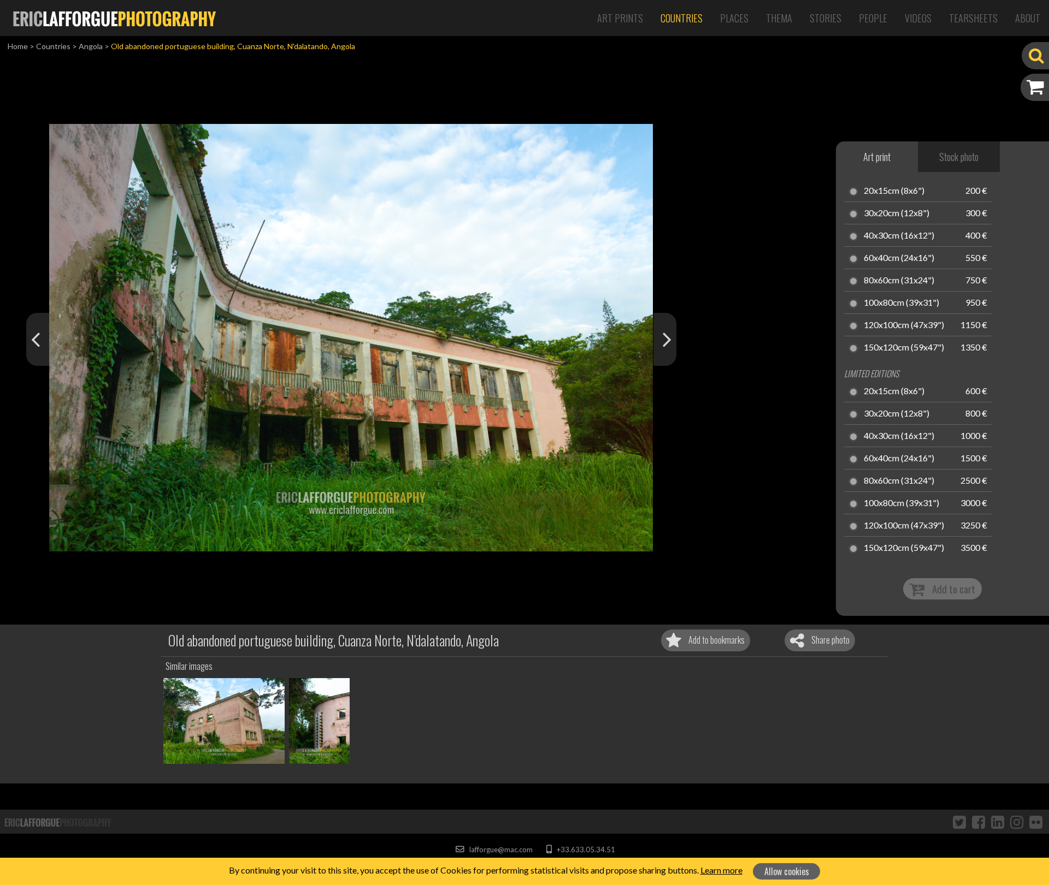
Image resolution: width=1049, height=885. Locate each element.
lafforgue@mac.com (500, 849)
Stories (825, 18)
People (873, 18)
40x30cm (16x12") (899, 235)
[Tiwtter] (959, 821)
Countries (682, 18)
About (1027, 18)
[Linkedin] (997, 821)
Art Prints (620, 18)
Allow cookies (786, 871)
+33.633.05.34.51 (585, 849)
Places (734, 18)
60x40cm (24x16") (899, 258)
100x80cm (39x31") (901, 303)
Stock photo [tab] (959, 157)
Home (18, 46)
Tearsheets (973, 18)
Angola (91, 46)
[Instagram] (1016, 821)
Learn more (721, 870)
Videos (918, 18)
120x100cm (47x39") (904, 325)
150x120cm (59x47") (904, 347)
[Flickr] (1035, 821)
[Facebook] (978, 821)
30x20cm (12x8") (896, 213)
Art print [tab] (877, 157)
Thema (779, 18)
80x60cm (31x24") (899, 280)
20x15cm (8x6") (894, 191)
